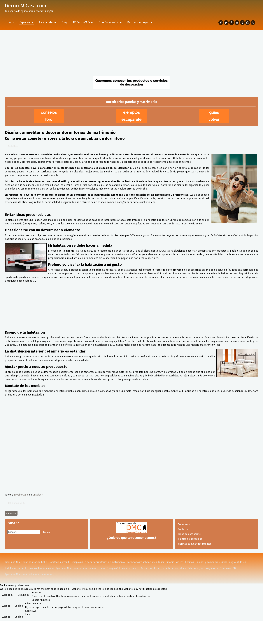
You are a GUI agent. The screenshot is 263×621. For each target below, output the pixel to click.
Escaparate (46, 22)
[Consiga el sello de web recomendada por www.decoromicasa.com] (131, 527)
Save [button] (27, 614)
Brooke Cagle (21, 494)
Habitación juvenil (59, 562)
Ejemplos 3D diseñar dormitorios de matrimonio (98, 562)
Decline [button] (18, 605)
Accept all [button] (7, 594)
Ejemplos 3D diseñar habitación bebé (26, 562)
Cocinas (189, 562)
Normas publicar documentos (194, 543)
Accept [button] (6, 605)
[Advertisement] (131, 53)
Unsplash (38, 494)
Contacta (183, 529)
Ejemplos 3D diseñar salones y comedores (28, 574)
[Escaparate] (54, 22)
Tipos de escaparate (189, 534)
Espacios (24, 22)
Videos (179, 562)
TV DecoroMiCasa (83, 22)
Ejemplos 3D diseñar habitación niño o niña (80, 568)
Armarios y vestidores (233, 562)
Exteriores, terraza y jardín (203, 568)
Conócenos (184, 524)
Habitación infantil (15, 568)
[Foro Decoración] (120, 22)
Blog (64, 22)
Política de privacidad (190, 538)
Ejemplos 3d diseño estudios (123, 568)
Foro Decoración (108, 22)
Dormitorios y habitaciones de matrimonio (150, 562)
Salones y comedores (208, 562)
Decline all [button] (23, 594)
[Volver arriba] (258, 615)
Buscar (47, 532)
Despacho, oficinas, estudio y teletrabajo (163, 568)
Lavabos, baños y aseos (41, 568)
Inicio (11, 22)
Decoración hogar (138, 22)
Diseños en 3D (228, 568)
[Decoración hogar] (151, 22)
